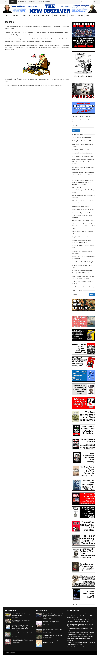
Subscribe (76, 130)
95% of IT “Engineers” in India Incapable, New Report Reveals (22, 614)
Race (87, 15)
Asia (55, 15)
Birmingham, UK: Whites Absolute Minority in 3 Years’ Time (51, 622)
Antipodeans (46, 15)
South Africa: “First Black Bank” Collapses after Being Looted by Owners (22, 639)
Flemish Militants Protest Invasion (81, 137)
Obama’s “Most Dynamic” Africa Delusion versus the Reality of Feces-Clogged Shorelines (83, 215)
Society (63, 15)
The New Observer (12, 652)
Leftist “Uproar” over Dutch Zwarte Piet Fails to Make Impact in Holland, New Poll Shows (83, 226)
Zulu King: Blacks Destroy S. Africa (21, 620)
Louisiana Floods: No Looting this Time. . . (83, 156)
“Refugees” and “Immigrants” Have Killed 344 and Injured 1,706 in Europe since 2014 (53, 615)
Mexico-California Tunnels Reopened (82, 153)
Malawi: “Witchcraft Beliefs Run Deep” (82, 262)
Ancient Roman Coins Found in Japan (52, 635)
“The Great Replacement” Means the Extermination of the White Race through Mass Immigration (80, 638)
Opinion (71, 15)
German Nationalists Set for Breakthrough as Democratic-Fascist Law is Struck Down (83, 175)
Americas (16, 15)
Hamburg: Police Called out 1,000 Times (83, 141)
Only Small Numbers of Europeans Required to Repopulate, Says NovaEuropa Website (83, 190)
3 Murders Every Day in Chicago (79, 647)
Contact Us (32, 2)
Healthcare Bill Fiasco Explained (80, 206)
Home (6, 2)
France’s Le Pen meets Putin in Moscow (83, 209)
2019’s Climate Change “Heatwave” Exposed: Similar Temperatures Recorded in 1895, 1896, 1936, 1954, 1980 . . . (79, 615)
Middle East (27, 15)
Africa (36, 15)
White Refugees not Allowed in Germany (83, 287)
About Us (13, 2)
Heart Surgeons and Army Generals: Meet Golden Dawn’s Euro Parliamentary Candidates (83, 162)
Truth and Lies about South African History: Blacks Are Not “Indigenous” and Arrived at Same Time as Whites (22, 627)
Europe (7, 15)
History (80, 15)
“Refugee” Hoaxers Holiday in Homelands (83, 220)
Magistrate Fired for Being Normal (81, 149)
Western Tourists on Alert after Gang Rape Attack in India (52, 641)
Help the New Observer (44, 2)
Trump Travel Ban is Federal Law (80, 237)
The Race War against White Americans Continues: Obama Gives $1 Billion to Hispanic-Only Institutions (82, 182)
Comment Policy (22, 2)
